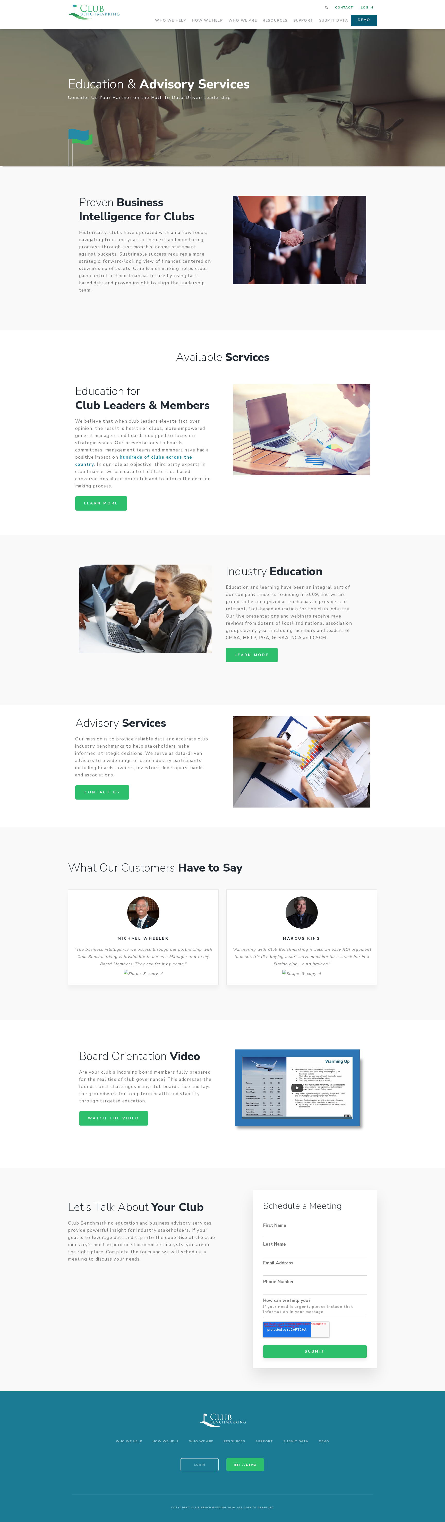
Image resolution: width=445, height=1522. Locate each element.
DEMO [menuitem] (324, 1441)
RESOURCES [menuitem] (234, 1441)
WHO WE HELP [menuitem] (129, 1441)
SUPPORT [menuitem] (264, 1441)
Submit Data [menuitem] (333, 20)
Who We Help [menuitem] (170, 20)
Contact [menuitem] (344, 7)
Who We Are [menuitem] (242, 20)
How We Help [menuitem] (207, 20)
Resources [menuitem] (275, 20)
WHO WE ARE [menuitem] (201, 1441)
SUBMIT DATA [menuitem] (295, 1441)
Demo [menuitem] (364, 19)
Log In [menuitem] (367, 7)
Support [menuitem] (303, 20)
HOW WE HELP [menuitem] (165, 1441)
